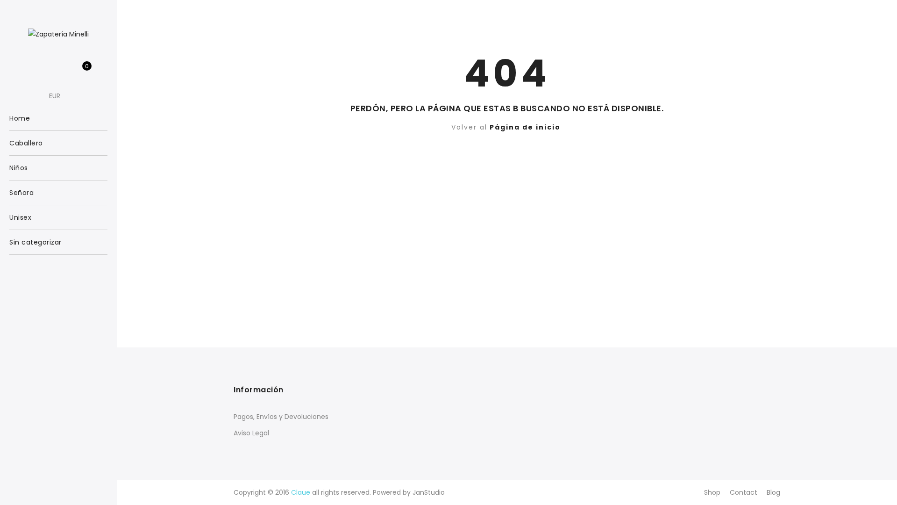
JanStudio (429, 492)
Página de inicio (525, 127)
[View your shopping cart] (80, 71)
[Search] (36, 71)
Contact (743, 492)
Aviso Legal (251, 433)
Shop (712, 492)
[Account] (51, 71)
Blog (773, 492)
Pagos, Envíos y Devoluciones (281, 416)
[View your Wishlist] (65, 71)
